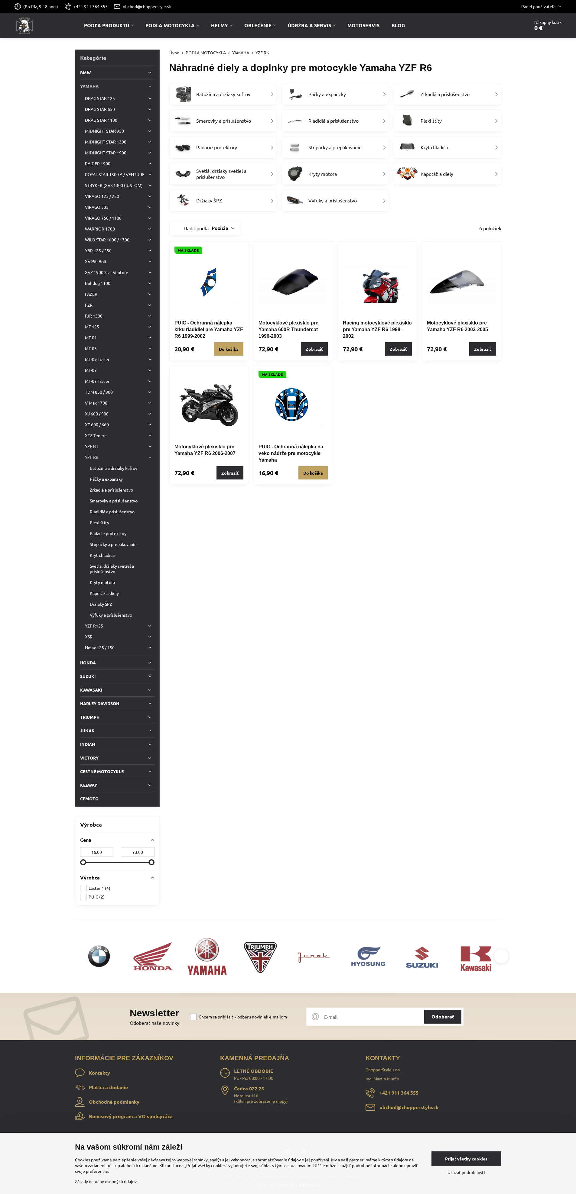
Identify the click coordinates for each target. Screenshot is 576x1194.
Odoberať (442, 1016)
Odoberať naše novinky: (155, 1023)
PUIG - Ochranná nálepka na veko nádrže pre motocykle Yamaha (291, 453)
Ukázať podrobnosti (466, 1172)
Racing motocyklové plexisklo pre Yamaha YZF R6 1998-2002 (377, 329)
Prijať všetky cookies (466, 1158)
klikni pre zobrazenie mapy (261, 1101)
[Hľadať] (508, 25)
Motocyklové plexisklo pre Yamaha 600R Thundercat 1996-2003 (288, 329)
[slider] (83, 862)
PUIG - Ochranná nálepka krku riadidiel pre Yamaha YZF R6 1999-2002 (208, 329)
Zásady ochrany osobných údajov (106, 1181)
